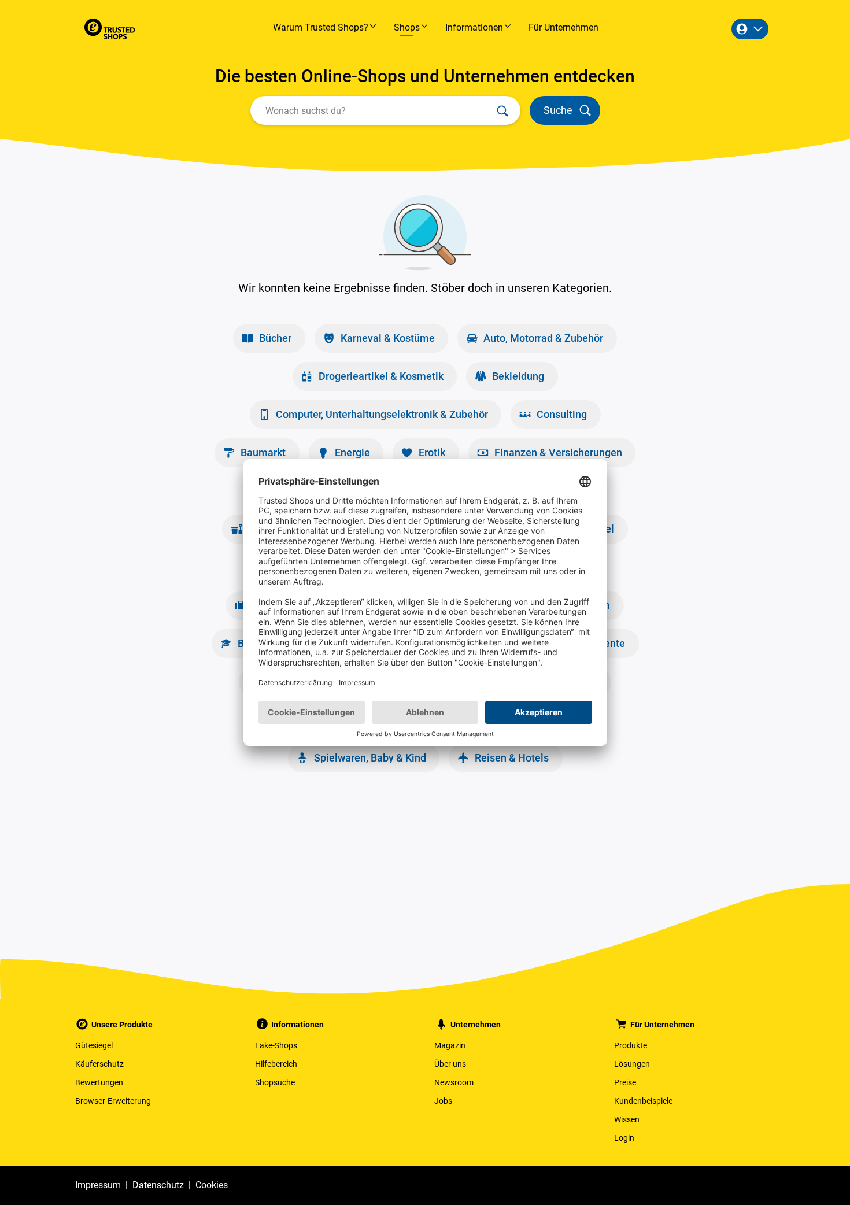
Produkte (630, 1045)
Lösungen (632, 1064)
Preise (625, 1082)
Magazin (449, 1045)
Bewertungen (99, 1082)
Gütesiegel (94, 1045)
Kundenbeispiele (643, 1101)
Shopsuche (275, 1082)
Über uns (450, 1064)
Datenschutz (158, 1185)
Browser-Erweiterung (113, 1101)
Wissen (627, 1119)
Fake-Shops (276, 1045)
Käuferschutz (99, 1064)
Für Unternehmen (563, 27)
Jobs (443, 1101)
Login (624, 1138)
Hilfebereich (276, 1064)
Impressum (98, 1185)
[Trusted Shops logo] (109, 29)
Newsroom (454, 1082)
